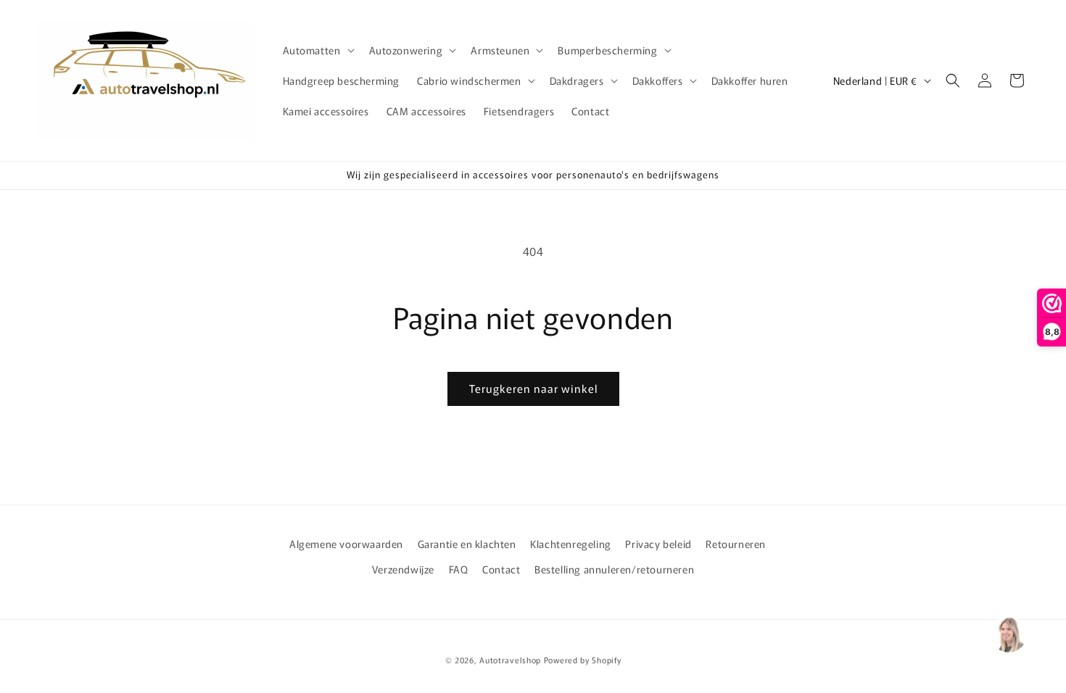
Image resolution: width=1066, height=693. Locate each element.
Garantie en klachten (467, 543)
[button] (317, 50)
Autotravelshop (510, 659)
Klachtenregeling (570, 543)
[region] (1008, 635)
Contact (501, 569)
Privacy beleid (658, 543)
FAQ (458, 569)
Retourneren (736, 543)
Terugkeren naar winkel (533, 388)
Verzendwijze (403, 569)
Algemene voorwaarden (346, 543)
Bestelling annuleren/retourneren (614, 569)
